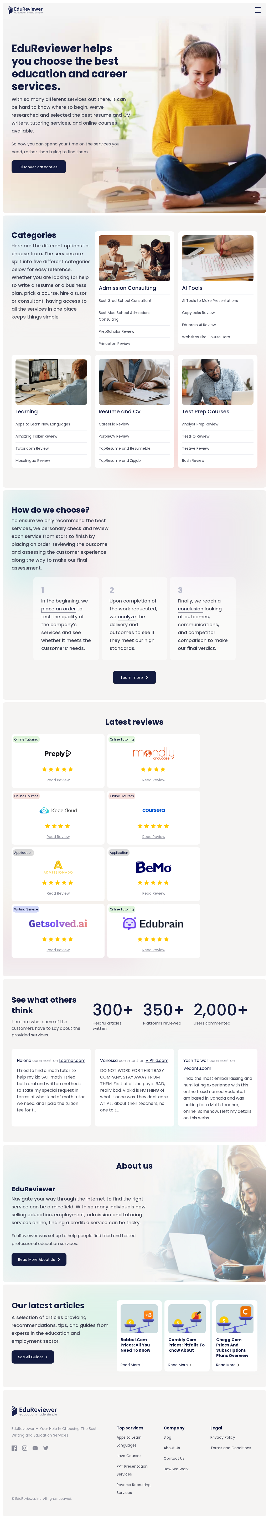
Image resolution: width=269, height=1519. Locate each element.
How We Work (176, 1469)
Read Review (58, 780)
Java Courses (129, 1455)
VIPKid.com (157, 1060)
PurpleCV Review (114, 436)
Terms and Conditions (230, 1448)
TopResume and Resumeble (125, 448)
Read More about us (37, 1259)
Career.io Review (114, 424)
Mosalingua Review (32, 460)
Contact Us (174, 1458)
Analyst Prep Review (200, 424)
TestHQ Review (195, 436)
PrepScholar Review (116, 331)
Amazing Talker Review (36, 436)
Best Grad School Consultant (125, 300)
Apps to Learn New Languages (42, 424)
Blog (167, 1437)
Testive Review (195, 448)
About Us (172, 1448)
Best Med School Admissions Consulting (125, 316)
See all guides (31, 1357)
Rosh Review (193, 460)
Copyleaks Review (198, 312)
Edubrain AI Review (199, 324)
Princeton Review (114, 343)
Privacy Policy (222, 1437)
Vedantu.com (197, 1068)
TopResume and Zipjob (120, 460)
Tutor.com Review (32, 448)
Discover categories (39, 167)
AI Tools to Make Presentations (210, 300)
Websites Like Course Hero (206, 337)
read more (130, 1365)
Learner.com (72, 1060)
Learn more (132, 677)
